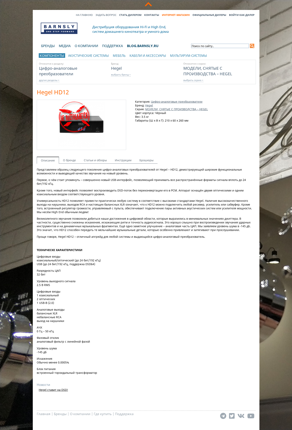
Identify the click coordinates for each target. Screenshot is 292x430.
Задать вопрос (106, 15)
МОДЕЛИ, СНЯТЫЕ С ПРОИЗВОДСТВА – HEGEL (207, 70)
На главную (84, 15)
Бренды (48, 45)
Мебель (119, 55)
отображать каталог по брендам (229, 55)
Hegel (116, 68)
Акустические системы (88, 55)
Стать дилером (130, 15)
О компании (86, 45)
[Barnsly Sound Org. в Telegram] (223, 416)
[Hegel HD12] (81, 147)
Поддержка (112, 45)
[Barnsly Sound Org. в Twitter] (232, 416)
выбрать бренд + (121, 74)
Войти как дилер (241, 15)
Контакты (151, 15)
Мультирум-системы (188, 55)
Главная (43, 414)
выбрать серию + (193, 80)
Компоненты (52, 55)
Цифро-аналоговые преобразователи (58, 70)
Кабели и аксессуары (148, 55)
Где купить (103, 414)
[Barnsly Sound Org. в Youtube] (250, 416)
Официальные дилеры (209, 15)
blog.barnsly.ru (143, 45)
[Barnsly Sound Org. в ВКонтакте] (241, 416)
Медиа (65, 45)
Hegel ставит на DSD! (53, 390)
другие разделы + (49, 80)
